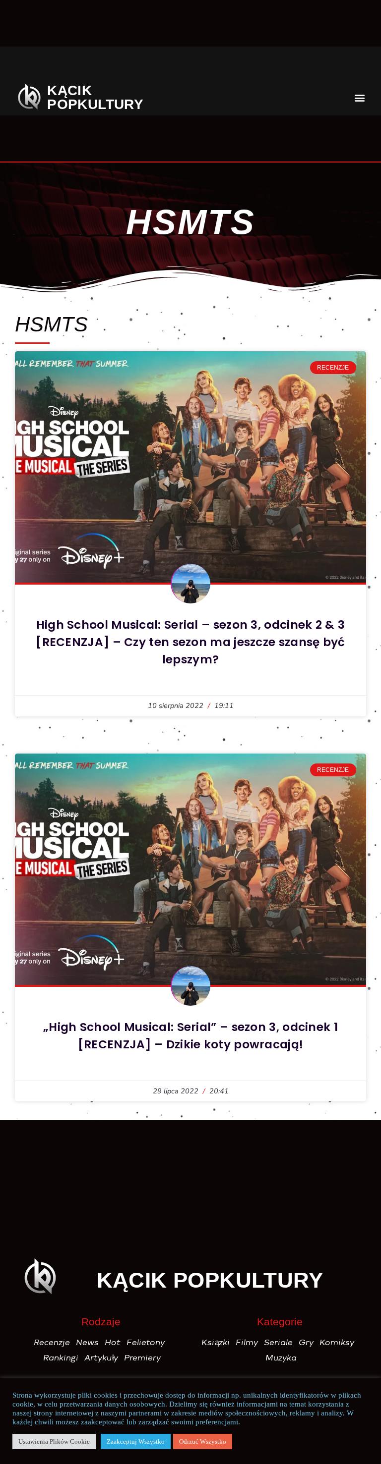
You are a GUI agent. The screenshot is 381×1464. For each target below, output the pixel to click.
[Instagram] (95, 66)
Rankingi (61, 1357)
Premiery (143, 1357)
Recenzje (52, 1342)
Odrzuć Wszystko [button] (202, 1441)
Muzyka (281, 1357)
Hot (113, 1342)
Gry (306, 1342)
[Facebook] (32, 66)
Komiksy (337, 1342)
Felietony (146, 1342)
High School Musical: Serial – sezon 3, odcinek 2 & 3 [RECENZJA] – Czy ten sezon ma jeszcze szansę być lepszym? (190, 642)
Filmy (247, 1342)
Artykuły (102, 1357)
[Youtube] (222, 66)
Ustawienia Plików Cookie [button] (54, 1441)
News (87, 1342)
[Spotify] (286, 66)
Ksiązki (216, 1342)
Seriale (278, 1342)
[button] (349, 66)
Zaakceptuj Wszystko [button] (136, 1441)
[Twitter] (159, 66)
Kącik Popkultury (95, 97)
